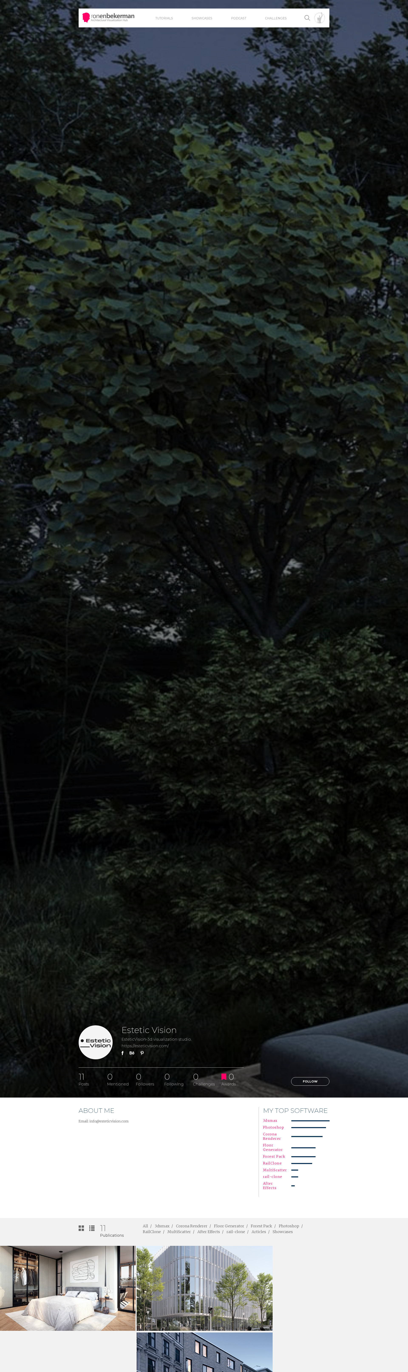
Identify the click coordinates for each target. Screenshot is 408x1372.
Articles (259, 1231)
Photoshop (289, 1226)
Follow (310, 1081)
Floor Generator (229, 1226)
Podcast (238, 18)
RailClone (152, 1231)
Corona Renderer (191, 1226)
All (145, 1226)
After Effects (208, 1231)
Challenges (276, 18)
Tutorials (164, 18)
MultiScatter (179, 1231)
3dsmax (162, 1226)
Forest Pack (261, 1226)
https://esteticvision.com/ (145, 1046)
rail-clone (236, 1231)
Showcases (202, 18)
